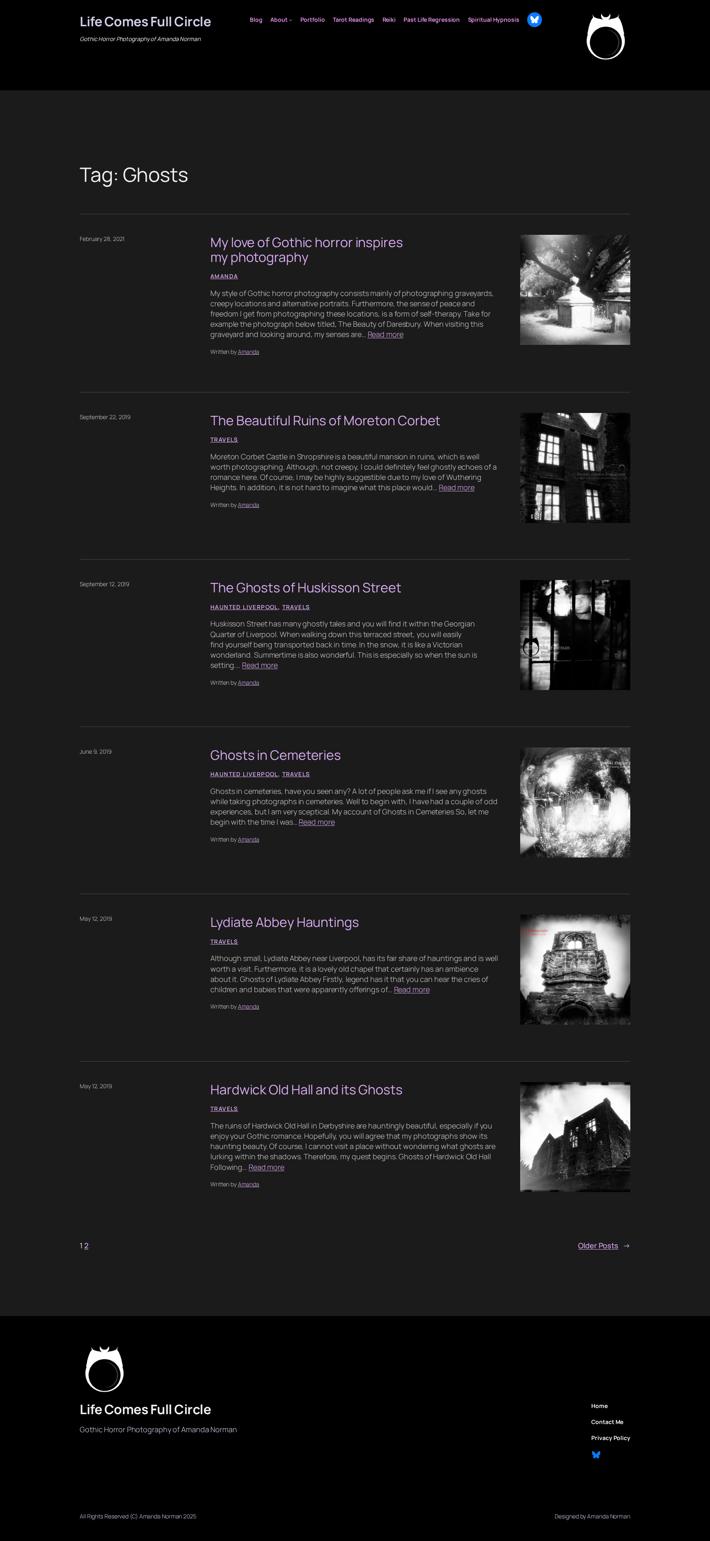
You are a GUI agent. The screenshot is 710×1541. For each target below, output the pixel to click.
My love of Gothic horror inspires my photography (306, 249)
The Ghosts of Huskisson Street (305, 587)
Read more (385, 334)
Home (599, 1406)
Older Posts (604, 1245)
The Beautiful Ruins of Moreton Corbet (325, 420)
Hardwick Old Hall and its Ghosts (306, 1089)
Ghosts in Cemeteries (275, 755)
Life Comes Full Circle (145, 21)
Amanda (224, 276)
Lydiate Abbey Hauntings (284, 922)
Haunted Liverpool (244, 607)
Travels (224, 439)
